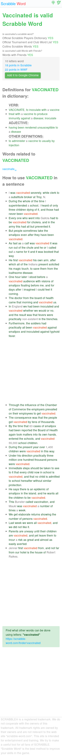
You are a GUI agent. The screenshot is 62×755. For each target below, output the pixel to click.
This (11, 502)
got (11, 422)
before (41, 277)
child (30, 472)
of (32, 201)
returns (35, 514)
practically (15, 319)
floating (25, 285)
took (19, 434)
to (27, 110)
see (57, 468)
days (12, 289)
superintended (18, 205)
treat (11, 114)
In (10, 306)
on (10, 413)
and (43, 209)
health (50, 298)
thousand (40, 460)
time (41, 201)
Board (41, 430)
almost (44, 540)
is (53, 472)
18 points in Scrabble (18, 65)
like (25, 527)
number (45, 506)
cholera (36, 222)
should (35, 468)
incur (12, 540)
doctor (18, 298)
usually (46, 141)
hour (18, 277)
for (29, 222)
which (12, 264)
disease (38, 118)
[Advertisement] (31, 370)
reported (26, 430)
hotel (23, 552)
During (13, 201)
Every (12, 218)
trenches (51, 319)
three (12, 209)
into (37, 218)
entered (13, 438)
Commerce (19, 409)
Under (13, 455)
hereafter (26, 481)
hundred (28, 460)
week (22, 510)
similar (47, 481)
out (16, 247)
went (31, 218)
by (53, 141)
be (10, 222)
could (41, 289)
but (32, 226)
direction (27, 455)
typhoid (54, 331)
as (19, 243)
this (18, 226)
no (51, 310)
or (45, 247)
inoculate (35, 110)
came (12, 302)
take (40, 231)
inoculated (46, 306)
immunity (14, 118)
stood (32, 277)
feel (47, 289)
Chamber (51, 405)
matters (27, 434)
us (54, 302)
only (55, 205)
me (42, 285)
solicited (54, 264)
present (43, 264)
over (42, 447)
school (34, 205)
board (38, 298)
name (19, 252)
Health (53, 430)
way (11, 256)
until (36, 531)
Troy (38, 197)
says (16, 489)
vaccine (54, 110)
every (23, 472)
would (42, 310)
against (25, 118)
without (37, 481)
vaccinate (9, 169)
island (32, 493)
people (18, 231)
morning (27, 302)
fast (15, 243)
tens (34, 422)
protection (15, 485)
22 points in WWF (16, 69)
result (22, 315)
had (56, 209)
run (11, 247)
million (13, 460)
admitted (54, 476)
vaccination (41, 502)
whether (28, 310)
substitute (17, 197)
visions (45, 281)
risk (20, 540)
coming (13, 294)
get (39, 413)
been (21, 127)
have (44, 235)
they (37, 235)
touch (25, 268)
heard (45, 205)
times (12, 510)
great (30, 540)
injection (14, 145)
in (49, 222)
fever (12, 336)
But (11, 231)
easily (12, 544)
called (52, 247)
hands (52, 434)
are (21, 531)
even (24, 235)
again (12, 434)
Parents (13, 531)
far (57, 548)
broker (28, 197)
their (15, 413)
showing (46, 514)
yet (36, 535)
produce (42, 114)
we (25, 306)
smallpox (14, 235)
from (50, 268)
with (44, 110)
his (35, 260)
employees (26, 413)
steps (26, 468)
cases (37, 426)
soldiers (36, 323)
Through (14, 405)
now (36, 472)
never (12, 214)
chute (29, 247)
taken (47, 468)
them (43, 268)
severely (36, 193)
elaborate (24, 514)
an (31, 489)
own (40, 260)
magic (17, 268)
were (50, 315)
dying (30, 209)
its (39, 434)
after (31, 235)
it (38, 209)
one (19, 218)
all (28, 226)
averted (22, 544)
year (36, 447)
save (36, 268)
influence (30, 405)
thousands (47, 422)
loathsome (15, 273)
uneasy (28, 531)
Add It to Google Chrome (23, 75)
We (11, 514)
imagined (29, 289)
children (21, 209)
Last (11, 523)
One (11, 277)
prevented (41, 226)
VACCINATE (16, 110)
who (25, 218)
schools (29, 438)
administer (18, 141)
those (49, 209)
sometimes (30, 231)
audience (29, 281)
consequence (22, 417)
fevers (42, 315)
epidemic (39, 489)
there (23, 489)
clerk (53, 193)
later (24, 277)
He (10, 260)
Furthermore (16, 323)
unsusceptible (46, 127)
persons (52, 460)
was (12, 193)
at (34, 197)
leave (42, 535)
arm (46, 260)
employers (38, 409)
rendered (31, 127)
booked (48, 252)
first (15, 260)
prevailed (51, 409)
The (11, 298)
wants (51, 493)
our (17, 552)
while (46, 193)
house (39, 552)
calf (26, 243)
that (56, 252)
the (20, 201)
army (12, 226)
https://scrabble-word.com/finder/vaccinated (23, 641)
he (41, 247)
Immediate (15, 468)
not (20, 527)
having (13, 127)
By (10, 426)
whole (26, 201)
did (15, 527)
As (10, 243)
